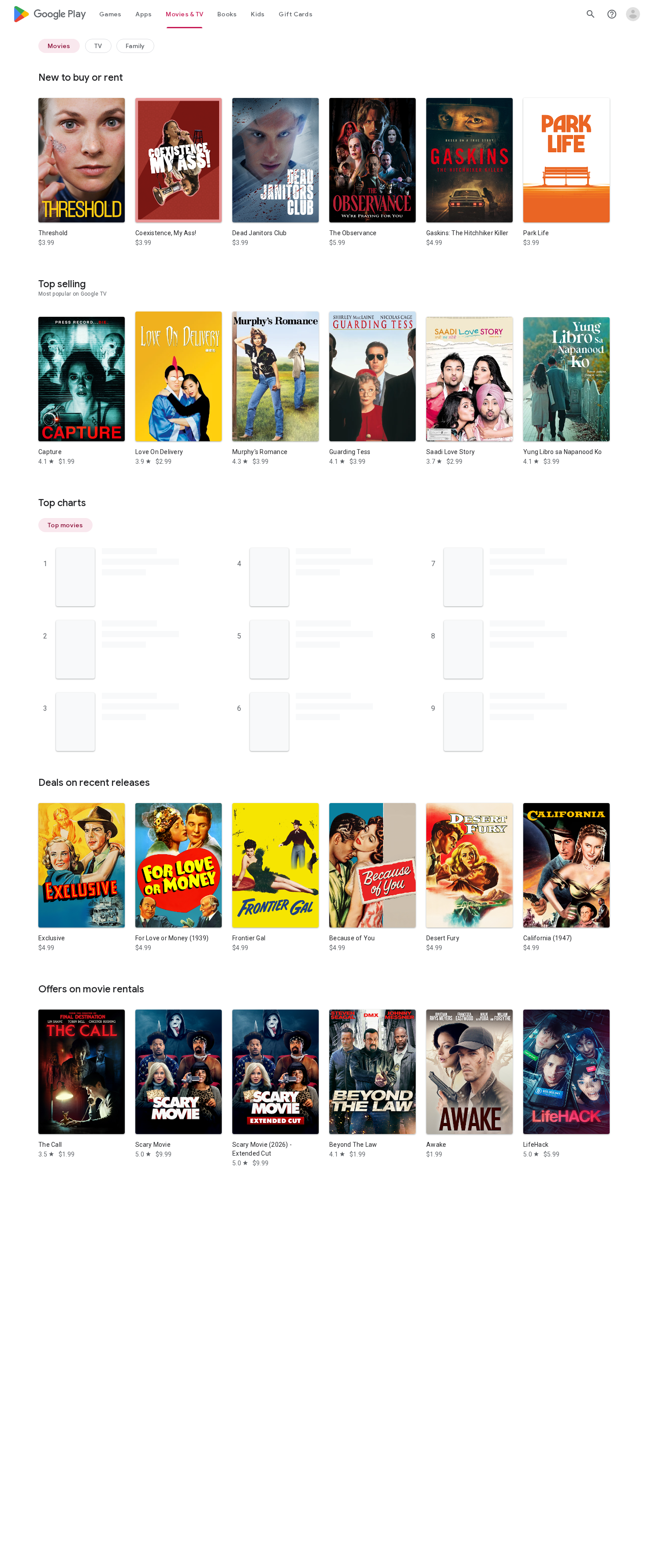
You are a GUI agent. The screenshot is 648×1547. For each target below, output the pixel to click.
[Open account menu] (633, 14)
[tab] (110, 14)
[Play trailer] (81, 167)
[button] (65, 525)
